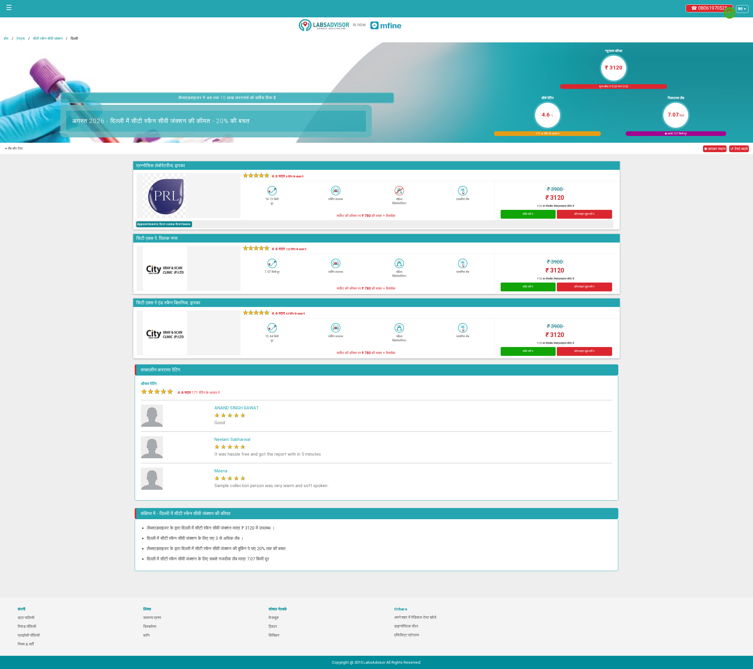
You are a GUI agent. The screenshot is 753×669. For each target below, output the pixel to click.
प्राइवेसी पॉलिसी (29, 635)
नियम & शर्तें (26, 644)
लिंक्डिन (274, 635)
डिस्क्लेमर (149, 626)
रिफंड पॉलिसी (27, 626)
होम (6, 38)
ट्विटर (273, 626)
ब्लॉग (146, 635)
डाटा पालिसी (26, 617)
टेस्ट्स (20, 38)
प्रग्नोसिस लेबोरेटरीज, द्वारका (160, 165)
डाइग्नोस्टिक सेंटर (406, 626)
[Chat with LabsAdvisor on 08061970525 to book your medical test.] (729, 12)
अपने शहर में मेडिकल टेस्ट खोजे (415, 617)
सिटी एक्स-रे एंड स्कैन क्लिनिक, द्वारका (168, 303)
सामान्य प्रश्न (152, 617)
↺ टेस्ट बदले (739, 149)
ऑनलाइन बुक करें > (584, 213)
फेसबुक (274, 617)
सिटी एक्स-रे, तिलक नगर (157, 238)
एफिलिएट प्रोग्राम (406, 635)
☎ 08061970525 (709, 8)
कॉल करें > (528, 213)
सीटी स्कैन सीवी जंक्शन (48, 38)
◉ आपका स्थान (714, 149)
